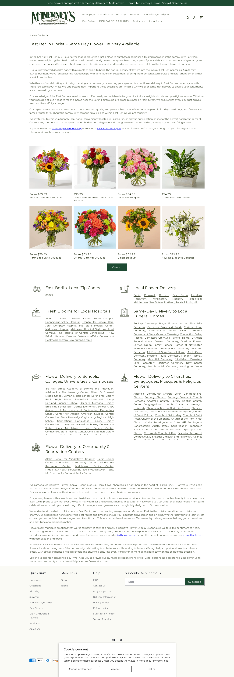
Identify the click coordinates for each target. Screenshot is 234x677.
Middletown (141, 302)
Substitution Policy (103, 613)
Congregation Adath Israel (151, 425)
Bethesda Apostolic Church (151, 400)
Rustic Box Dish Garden (176, 197)
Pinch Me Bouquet (129, 197)
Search (65, 580)
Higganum (140, 298)
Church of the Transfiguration (153, 422)
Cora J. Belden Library (100, 431)
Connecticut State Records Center (65, 431)
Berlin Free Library (102, 395)
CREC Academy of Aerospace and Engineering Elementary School (79, 410)
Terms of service (102, 619)
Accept (115, 668)
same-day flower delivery (67, 128)
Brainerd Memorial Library (96, 402)
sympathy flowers (192, 535)
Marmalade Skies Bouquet (45, 257)
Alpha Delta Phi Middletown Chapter (70, 458)
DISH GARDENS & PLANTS (39, 615)
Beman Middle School (77, 395)
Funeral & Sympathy (40, 602)
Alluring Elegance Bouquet (178, 257)
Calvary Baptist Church (186, 400)
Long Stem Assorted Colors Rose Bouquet (93, 199)
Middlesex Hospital (57, 329)
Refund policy (100, 608)
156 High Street (55, 388)
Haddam (196, 295)
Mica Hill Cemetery (160, 359)
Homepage (35, 580)
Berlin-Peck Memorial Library (94, 399)
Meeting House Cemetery (163, 355)
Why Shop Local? (103, 591)
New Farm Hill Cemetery (162, 366)
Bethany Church (155, 397)
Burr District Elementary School (86, 406)
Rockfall (180, 302)
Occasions (35, 585)
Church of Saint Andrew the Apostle (170, 411)
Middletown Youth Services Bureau (66, 469)
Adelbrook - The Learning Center (67, 392)
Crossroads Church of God (160, 433)
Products (34, 623)
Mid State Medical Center (96, 325)
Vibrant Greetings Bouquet (45, 197)
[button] (105, 14)
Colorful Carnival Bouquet (89, 257)
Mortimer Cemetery (170, 362)
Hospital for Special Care (97, 321)
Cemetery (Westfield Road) (164, 327)
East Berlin (180, 295)
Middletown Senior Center (94, 466)
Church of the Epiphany (155, 418)
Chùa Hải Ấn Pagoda (188, 422)
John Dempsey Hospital (61, 325)
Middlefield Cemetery (188, 359)
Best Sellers (36, 608)
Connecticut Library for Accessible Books (71, 424)
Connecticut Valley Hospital (62, 321)
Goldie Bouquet (127, 257)
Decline (151, 668)
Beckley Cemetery (145, 323)
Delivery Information (104, 597)
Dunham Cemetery (158, 348)
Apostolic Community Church (153, 393)
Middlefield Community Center (76, 462)
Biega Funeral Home (173, 323)
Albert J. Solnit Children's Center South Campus (79, 318)
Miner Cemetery (144, 362)
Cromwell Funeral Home (173, 337)
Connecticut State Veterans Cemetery (156, 334)
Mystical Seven (97, 469)
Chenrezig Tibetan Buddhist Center (168, 408)
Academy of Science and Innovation (90, 388)
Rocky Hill (192, 302)
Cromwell (150, 295)
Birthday (34, 591)
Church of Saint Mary (168, 415)
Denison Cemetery (166, 341)
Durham (164, 295)
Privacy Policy (161, 660)
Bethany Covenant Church (185, 397)
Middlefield (195, 298)
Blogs (64, 585)
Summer (34, 597)
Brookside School (55, 406)
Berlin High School (58, 399)
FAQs (96, 580)
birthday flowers (126, 535)
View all (117, 267)
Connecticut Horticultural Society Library (85, 420)
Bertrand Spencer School (61, 402)
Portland (169, 302)
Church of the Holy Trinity (186, 418)
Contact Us (99, 585)
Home (32, 35)
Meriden (177, 298)
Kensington (159, 298)
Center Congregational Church (153, 404)
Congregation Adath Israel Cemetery (175, 330)
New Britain (156, 302)
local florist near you (109, 128)
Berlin (137, 295)
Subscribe (194, 581)
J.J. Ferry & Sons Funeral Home (166, 352)
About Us (34, 629)
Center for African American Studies (79, 413)
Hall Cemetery (179, 348)
